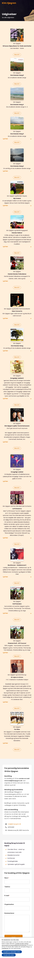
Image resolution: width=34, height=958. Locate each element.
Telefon (7, 887)
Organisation (9, 904)
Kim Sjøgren (9, 3)
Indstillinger (5, 948)
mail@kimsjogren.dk (14, 824)
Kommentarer (9, 913)
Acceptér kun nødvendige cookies (12, 952)
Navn (6, 878)
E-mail (7, 895)
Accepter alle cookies (9, 955)
